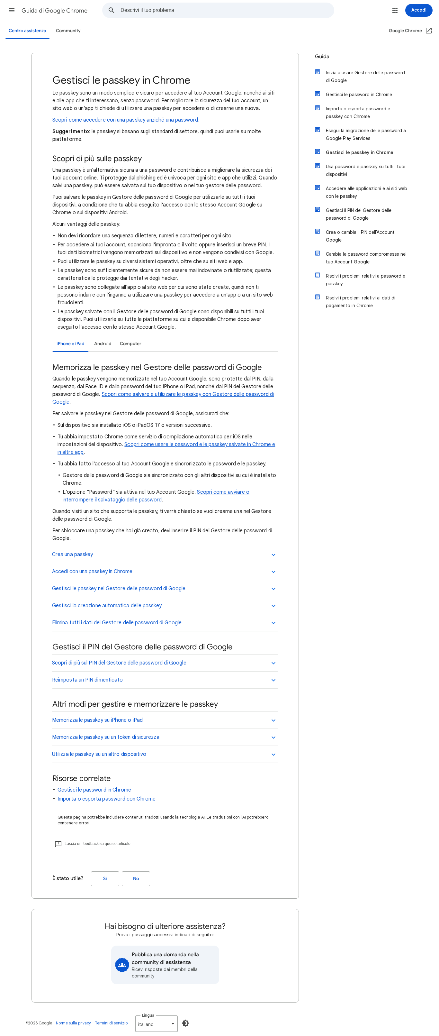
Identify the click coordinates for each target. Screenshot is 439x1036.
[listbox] (156, 1023)
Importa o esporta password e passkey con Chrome (358, 112)
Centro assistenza (27, 30)
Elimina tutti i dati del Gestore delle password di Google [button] (117, 622)
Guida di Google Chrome (54, 10)
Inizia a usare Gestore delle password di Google (365, 76)
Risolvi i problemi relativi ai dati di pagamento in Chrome (360, 301)
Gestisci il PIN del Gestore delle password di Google (358, 214)
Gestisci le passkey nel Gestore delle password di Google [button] (118, 588)
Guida (322, 56)
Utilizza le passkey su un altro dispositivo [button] (99, 754)
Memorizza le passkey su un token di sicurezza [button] (105, 737)
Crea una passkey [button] (72, 554)
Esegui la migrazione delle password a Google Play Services (366, 134)
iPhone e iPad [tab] (71, 343)
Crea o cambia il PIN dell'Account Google (360, 236)
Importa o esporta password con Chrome (107, 799)
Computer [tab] (130, 343)
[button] (11, 10)
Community (68, 30)
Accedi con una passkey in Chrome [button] (92, 571)
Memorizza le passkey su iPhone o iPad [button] (97, 720)
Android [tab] (103, 343)
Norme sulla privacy (73, 1023)
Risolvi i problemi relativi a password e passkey (365, 280)
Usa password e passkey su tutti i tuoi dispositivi (365, 170)
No (136, 878)
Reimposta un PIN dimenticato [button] (87, 680)
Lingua (148, 1015)
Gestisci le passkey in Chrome (359, 152)
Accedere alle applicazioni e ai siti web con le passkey (366, 192)
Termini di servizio (111, 1023)
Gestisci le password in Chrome (94, 790)
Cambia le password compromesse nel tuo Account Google (366, 258)
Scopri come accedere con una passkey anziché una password (125, 120)
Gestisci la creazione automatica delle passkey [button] (107, 605)
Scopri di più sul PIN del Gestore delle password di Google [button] (119, 663)
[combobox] (227, 10)
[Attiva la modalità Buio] (185, 1023)
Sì (105, 878)
